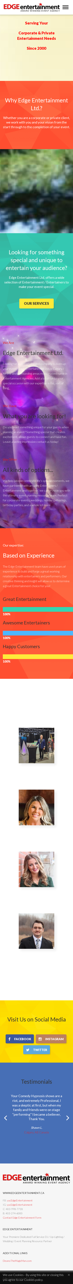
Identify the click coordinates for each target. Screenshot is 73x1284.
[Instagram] (51, 1038)
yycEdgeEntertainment (20, 1200)
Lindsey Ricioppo (36, 832)
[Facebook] (20, 1038)
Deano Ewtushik (36, 770)
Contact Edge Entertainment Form (22, 1217)
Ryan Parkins (36, 956)
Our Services (36, 303)
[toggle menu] (65, 7)
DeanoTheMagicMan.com (17, 1260)
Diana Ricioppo (37, 894)
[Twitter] (36, 1049)
